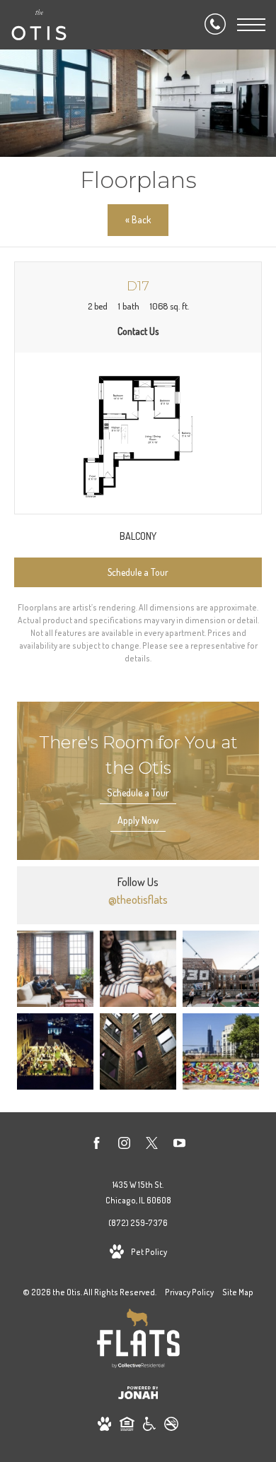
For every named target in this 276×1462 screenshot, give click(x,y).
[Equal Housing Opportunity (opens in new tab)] (127, 1426)
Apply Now (138, 820)
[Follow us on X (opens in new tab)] (152, 1145)
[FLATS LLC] (138, 1341)
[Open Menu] (251, 24)
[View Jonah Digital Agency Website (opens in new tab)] (138, 1395)
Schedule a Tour (138, 792)
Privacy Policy (189, 1292)
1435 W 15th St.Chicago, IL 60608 (138, 1192)
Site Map (237, 1292)
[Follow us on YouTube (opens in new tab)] (179, 1145)
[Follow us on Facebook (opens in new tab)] (97, 1145)
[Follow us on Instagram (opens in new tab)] (124, 1145)
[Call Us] (215, 24)
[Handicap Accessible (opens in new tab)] (149, 1426)
